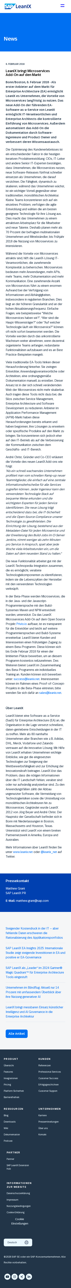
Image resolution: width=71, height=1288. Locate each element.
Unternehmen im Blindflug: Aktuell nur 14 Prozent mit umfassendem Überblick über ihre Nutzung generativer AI (33, 992)
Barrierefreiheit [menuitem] (11, 1097)
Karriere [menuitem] (42, 1115)
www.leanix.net (23, 852)
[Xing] (22, 1277)
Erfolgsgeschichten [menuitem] (48, 1084)
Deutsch (12, 1242)
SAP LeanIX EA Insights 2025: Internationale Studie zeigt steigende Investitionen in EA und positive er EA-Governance (35, 953)
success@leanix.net (27, 679)
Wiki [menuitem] (6, 1128)
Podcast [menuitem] (8, 1141)
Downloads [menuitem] (10, 1121)
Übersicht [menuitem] (9, 1065)
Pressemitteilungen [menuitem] (48, 1121)
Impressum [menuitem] (12, 1199)
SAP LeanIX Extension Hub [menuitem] (18, 1167)
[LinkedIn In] (29, 1277)
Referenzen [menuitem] (44, 1065)
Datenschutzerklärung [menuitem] (18, 1193)
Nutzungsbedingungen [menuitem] (19, 1206)
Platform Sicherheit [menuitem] (14, 1091)
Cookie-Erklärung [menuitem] (15, 1212)
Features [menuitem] (8, 1071)
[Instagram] (15, 1277)
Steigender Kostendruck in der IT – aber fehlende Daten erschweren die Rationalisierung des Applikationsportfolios (34, 933)
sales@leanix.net (50, 692)
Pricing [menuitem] (7, 1084)
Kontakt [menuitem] (42, 1134)
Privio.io (21, 624)
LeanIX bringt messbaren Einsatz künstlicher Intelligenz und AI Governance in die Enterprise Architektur (34, 1012)
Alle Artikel (17, 1033)
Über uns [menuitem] (43, 1128)
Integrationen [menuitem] (11, 1078)
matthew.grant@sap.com (32, 900)
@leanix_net (49, 852)
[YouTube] (7, 1277)
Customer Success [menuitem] (48, 1078)
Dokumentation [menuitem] (12, 1134)
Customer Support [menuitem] (47, 1091)
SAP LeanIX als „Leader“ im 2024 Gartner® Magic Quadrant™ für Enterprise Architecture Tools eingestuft (35, 972)
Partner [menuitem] (10, 1159)
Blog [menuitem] (6, 1115)
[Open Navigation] (62, 7)
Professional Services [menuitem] (49, 1071)
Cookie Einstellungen (19, 1221)
